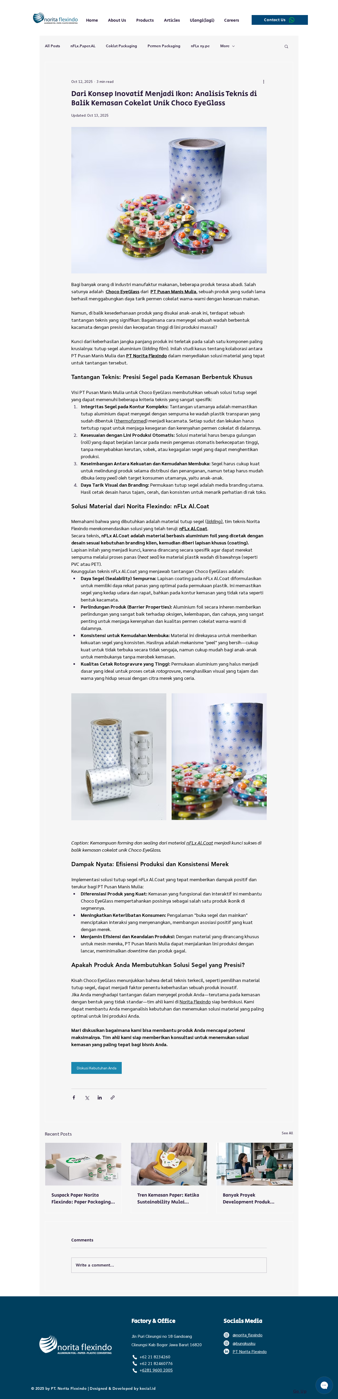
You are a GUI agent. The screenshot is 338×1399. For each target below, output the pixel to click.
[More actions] (263, 81)
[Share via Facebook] (73, 1097)
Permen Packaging (164, 46)
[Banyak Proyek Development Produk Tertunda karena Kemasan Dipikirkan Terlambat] (255, 1164)
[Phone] (135, 1357)
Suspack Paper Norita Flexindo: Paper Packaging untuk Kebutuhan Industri (81, 1199)
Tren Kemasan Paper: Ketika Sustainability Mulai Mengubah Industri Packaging (168, 1199)
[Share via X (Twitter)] (86, 1097)
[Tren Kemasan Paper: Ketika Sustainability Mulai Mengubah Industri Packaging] (169, 1164)
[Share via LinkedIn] (99, 1097)
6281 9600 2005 (157, 1370)
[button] (286, 46)
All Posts (52, 46)
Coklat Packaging (121, 46)
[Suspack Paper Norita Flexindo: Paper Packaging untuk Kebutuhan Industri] (83, 1164)
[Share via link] (112, 1097)
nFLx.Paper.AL (83, 46)
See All (287, 1132)
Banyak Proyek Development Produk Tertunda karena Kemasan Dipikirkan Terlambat (251, 1199)
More (224, 46)
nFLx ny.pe (200, 46)
